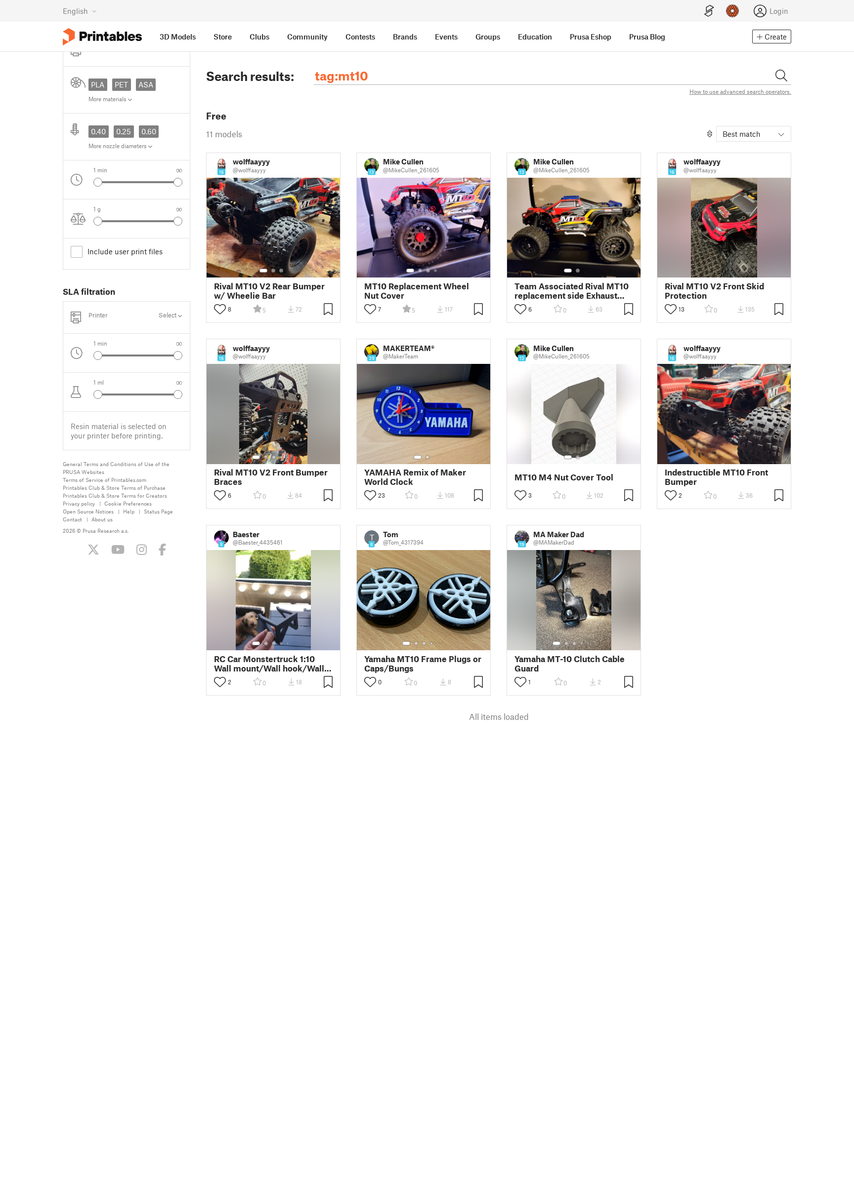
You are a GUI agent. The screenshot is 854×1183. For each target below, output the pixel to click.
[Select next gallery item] (177, 182)
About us (102, 519)
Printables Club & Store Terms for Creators (115, 495)
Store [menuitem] (223, 36)
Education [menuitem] (535, 36)
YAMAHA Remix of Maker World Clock (415, 477)
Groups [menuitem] (487, 36)
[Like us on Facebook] (162, 549)
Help (128, 511)
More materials (108, 98)
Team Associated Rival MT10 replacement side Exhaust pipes (571, 290)
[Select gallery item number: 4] (436, 271)
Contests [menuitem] (360, 36)
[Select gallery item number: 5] (289, 457)
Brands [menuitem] (405, 36)
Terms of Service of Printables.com (104, 479)
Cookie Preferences (128, 503)
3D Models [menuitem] (178, 36)
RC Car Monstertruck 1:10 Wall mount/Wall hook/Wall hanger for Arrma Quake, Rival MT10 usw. (269, 663)
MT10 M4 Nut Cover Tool (563, 477)
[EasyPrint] (709, 11)
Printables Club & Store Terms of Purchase (114, 487)
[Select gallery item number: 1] (263, 271)
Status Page (158, 511)
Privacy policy (79, 503)
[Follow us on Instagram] (141, 549)
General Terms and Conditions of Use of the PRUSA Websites (116, 468)
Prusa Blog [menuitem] (647, 36)
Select (168, 315)
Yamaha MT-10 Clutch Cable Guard (569, 663)
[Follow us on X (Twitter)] (93, 549)
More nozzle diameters (118, 145)
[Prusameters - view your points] (732, 10)
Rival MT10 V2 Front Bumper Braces (271, 477)
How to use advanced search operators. (740, 91)
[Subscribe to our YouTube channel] (117, 549)
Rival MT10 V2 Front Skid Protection (714, 290)
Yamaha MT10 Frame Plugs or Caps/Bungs (422, 663)
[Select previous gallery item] (97, 182)
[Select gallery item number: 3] (281, 271)
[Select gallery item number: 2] (273, 271)
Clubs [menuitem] (259, 36)
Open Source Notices (88, 511)
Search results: (250, 76)
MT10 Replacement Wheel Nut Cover (416, 290)
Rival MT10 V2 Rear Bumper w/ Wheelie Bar (269, 290)
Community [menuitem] (307, 36)
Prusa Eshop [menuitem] (590, 36)
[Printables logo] (102, 36)
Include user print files (125, 251)
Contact (72, 519)
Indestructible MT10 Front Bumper (716, 477)
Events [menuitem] (446, 36)
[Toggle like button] (220, 309)
